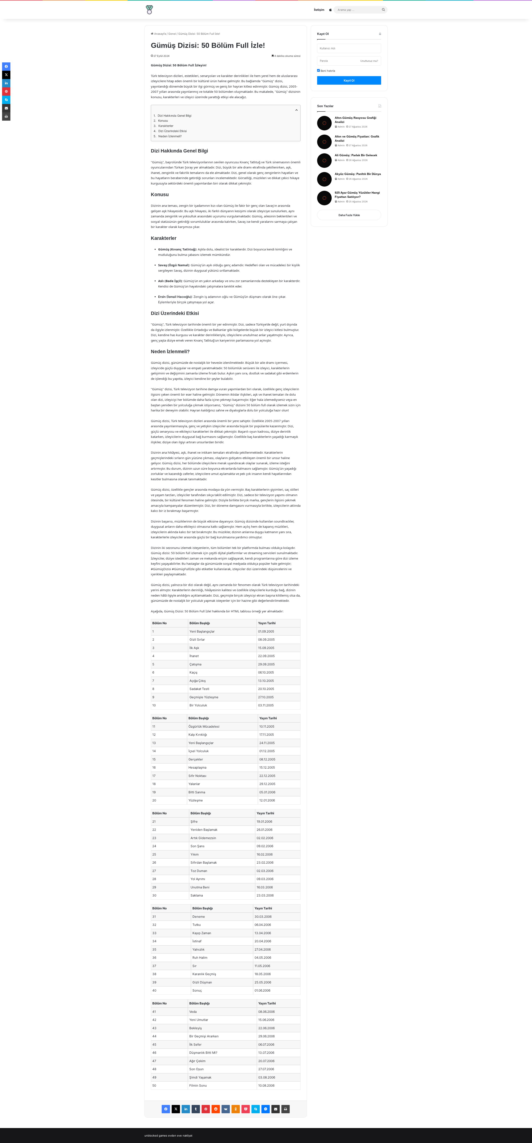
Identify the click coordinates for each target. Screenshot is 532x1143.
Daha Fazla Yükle (349, 215)
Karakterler (165, 126)
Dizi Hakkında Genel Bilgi (174, 115)
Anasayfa (159, 33)
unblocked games (155, 1135)
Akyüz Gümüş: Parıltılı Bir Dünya (358, 174)
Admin (341, 126)
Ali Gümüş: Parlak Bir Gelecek (356, 155)
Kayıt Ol (349, 80)
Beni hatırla (327, 70)
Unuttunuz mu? (369, 60)
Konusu (163, 120)
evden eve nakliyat (180, 1135)
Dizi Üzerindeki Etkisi (172, 131)
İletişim (319, 9)
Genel (172, 33)
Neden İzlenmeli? (170, 136)
